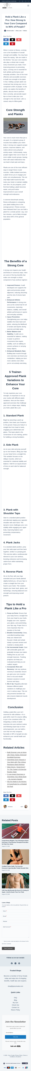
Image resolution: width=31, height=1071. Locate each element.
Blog (15, 1000)
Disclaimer (18, 1056)
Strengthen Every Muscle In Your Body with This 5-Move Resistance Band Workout (16, 762)
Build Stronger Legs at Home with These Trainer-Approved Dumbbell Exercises (16, 755)
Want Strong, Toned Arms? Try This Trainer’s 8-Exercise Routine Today (16, 769)
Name (5, 911)
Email (5, 916)
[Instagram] (22, 1)
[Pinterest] (25, 1)
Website (5, 921)
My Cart (15, 1002)
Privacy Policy (18, 1055)
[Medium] (28, 1)
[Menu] (28, 5)
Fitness (25, 30)
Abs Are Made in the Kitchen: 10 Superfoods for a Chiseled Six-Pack (17, 784)
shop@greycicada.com (15, 986)
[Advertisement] (15, 238)
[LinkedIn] (6, 43)
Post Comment (8, 948)
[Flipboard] (12, 43)
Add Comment (7, 927)
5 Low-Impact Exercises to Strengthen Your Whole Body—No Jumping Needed (16, 776)
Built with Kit (16, 1046)
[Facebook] (19, 1)
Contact (14, 1007)
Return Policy (15, 1010)
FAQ (15, 998)
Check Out (15, 1005)
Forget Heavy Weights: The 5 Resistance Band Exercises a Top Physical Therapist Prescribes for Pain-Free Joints (15, 842)
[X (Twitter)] (12, 39)
